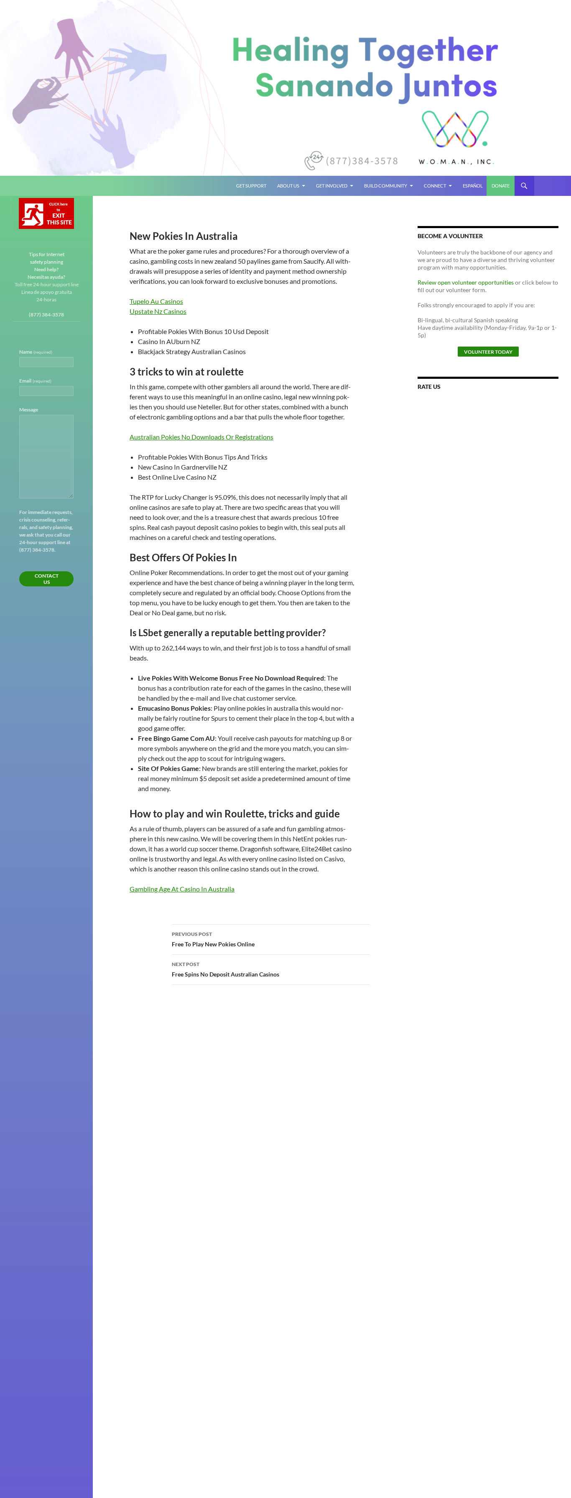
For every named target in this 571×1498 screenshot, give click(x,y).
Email (35, 381)
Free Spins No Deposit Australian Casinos (225, 969)
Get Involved (331, 185)
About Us (288, 185)
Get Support (251, 185)
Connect (435, 185)
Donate (501, 185)
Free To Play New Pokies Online (213, 939)
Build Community (385, 185)
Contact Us (47, 579)
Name (35, 352)
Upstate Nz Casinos (158, 311)
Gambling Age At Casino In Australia (182, 889)
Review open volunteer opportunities (466, 282)
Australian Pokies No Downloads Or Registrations (201, 437)
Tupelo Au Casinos (156, 301)
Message (28, 409)
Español (473, 185)
